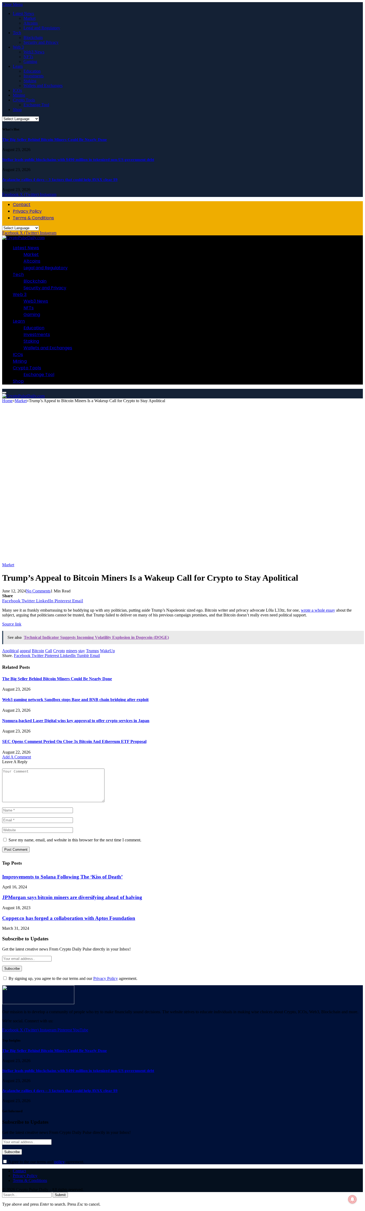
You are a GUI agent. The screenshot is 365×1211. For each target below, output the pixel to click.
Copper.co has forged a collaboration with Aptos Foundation (68, 918)
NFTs (28, 56)
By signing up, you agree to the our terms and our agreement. (72, 978)
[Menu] (4, 392)
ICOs (17, 90)
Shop (17, 109)
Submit (60, 1195)
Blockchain (33, 37)
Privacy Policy (27, 211)
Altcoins (31, 23)
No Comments (38, 591)
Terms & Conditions (33, 218)
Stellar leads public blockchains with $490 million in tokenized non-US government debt (78, 159)
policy (59, 1161)
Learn (18, 66)
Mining (19, 95)
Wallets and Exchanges (43, 85)
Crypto (59, 650)
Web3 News (34, 52)
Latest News (23, 13)
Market (30, 18)
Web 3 (18, 47)
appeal (25, 650)
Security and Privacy (41, 42)
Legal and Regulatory (42, 28)
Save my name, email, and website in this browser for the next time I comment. (75, 840)
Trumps (92, 650)
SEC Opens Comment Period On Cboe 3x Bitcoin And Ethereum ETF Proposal (74, 741)
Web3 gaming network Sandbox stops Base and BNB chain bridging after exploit (75, 699)
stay (81, 650)
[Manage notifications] (352, 1199)
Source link (11, 624)
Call (48, 650)
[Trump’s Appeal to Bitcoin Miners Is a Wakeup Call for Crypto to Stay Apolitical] (167, 560)
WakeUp (107, 650)
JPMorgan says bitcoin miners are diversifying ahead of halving (72, 897)
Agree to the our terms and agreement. (45, 1161)
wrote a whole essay (318, 610)
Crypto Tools (24, 100)
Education (32, 71)
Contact (21, 204)
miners (71, 650)
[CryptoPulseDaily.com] (23, 237)
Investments (34, 76)
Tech (17, 32)
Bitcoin (38, 650)
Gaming (30, 61)
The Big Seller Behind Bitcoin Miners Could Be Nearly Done (54, 139)
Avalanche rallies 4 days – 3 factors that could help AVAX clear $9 (60, 179)
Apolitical (10, 650)
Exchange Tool (36, 104)
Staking (30, 80)
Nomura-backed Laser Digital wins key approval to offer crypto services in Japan (75, 720)
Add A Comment (16, 757)
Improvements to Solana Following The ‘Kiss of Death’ (62, 877)
